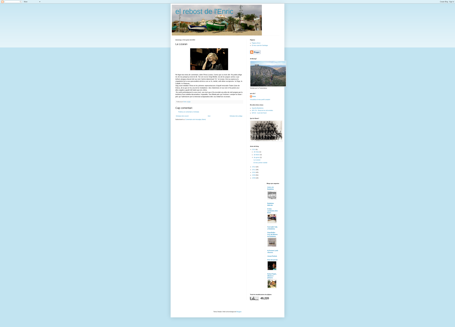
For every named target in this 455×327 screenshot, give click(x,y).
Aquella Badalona (257, 108)
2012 (254, 167)
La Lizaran (257, 160)
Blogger (238, 312)
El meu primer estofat (260, 163)
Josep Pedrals (272, 256)
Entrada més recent (182, 116)
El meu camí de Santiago (260, 45)
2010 (254, 172)
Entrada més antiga (236, 116)
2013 (254, 149)
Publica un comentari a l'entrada (188, 112)
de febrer (257, 155)
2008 (254, 178)
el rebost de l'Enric (204, 11)
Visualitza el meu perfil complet (260, 99)
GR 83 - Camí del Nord (259, 113)
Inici (209, 116)
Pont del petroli (272, 260)
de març (256, 152)
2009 (254, 175)
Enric (254, 96)
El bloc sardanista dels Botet (272, 211)
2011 (254, 170)
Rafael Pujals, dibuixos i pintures (272, 276)
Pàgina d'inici (256, 43)
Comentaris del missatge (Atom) (195, 119)
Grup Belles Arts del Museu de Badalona (272, 234)
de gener (257, 157)
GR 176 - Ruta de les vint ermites (262, 110)
